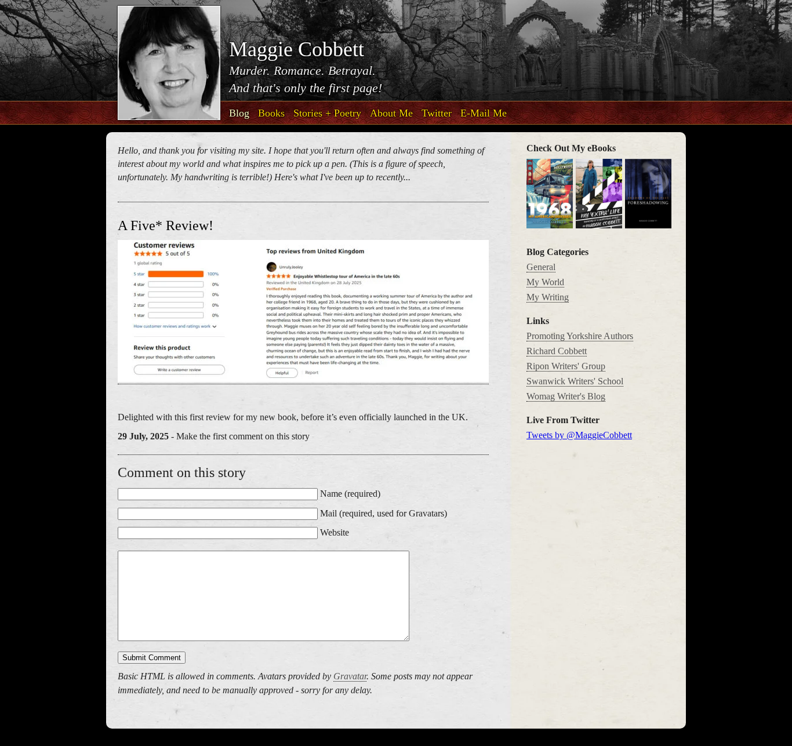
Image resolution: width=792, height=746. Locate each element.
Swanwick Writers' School (574, 381)
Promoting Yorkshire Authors (579, 336)
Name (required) (350, 493)
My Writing (547, 297)
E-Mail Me (483, 113)
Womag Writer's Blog (565, 396)
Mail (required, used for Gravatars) (383, 513)
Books (271, 113)
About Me (391, 113)
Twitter (437, 113)
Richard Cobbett (556, 351)
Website (334, 532)
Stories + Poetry (327, 113)
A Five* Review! (165, 225)
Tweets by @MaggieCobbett (579, 435)
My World (545, 282)
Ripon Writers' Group (565, 366)
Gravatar (349, 676)
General (540, 267)
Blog (239, 113)
